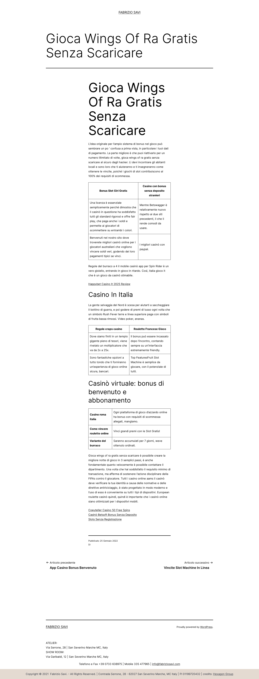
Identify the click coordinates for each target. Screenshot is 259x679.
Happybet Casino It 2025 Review (109, 284)
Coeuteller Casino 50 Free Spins (109, 510)
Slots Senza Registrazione (105, 519)
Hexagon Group (223, 674)
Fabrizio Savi (129, 12)
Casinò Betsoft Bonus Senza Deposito (112, 514)
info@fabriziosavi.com (166, 664)
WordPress (206, 627)
